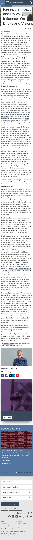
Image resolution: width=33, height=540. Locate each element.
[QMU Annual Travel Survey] (16, 440)
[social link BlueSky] (31, 516)
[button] (2, 2)
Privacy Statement (20, 525)
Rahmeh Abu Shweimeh (10, 55)
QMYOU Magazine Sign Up (10, 504)
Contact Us (24, 504)
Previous (2, 473)
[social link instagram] (13, 516)
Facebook (6, 375)
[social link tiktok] (24, 516)
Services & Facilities (10, 487)
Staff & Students (9, 482)
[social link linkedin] (16, 516)
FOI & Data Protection (21, 523)
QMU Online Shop (15, 509)
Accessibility (4, 523)
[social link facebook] (9, 516)
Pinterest (17, 375)
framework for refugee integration (20, 268)
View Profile (7, 417)
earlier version (8, 343)
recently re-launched (9, 271)
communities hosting (22, 108)
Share (29, 28)
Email (2, 375)
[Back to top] (31, 538)
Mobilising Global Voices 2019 (15, 59)
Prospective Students (11, 492)
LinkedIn (13, 375)
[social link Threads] (27, 516)
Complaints (19, 527)
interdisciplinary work (8, 80)
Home (2, 521)
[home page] (14, 2)
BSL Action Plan (5, 527)
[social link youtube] (20, 516)
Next (5, 473)
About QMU (7, 498)
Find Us (4, 509)
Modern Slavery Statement (7, 525)
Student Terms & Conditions (8, 528)
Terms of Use (19, 521)
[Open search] (31, 3)
